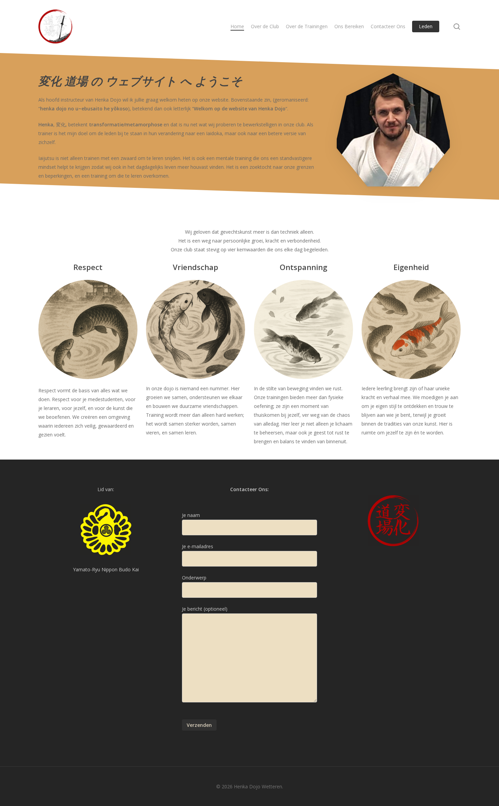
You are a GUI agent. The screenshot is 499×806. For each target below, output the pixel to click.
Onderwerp (194, 577)
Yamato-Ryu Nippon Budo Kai (106, 569)
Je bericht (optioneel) (204, 609)
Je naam (191, 515)
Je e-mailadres (197, 546)
